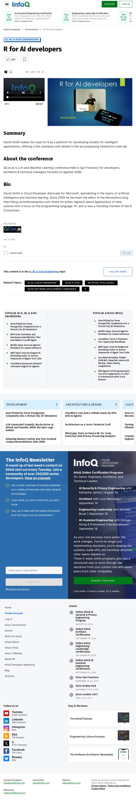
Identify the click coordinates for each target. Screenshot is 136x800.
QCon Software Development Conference (52, 289)
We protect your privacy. (18, 589)
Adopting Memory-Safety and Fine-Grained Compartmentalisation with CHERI (31, 440)
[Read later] (24, 59)
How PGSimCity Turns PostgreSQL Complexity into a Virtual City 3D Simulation (25, 327)
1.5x (38, 72)
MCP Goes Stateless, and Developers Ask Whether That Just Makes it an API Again (25, 337)
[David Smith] (6, 253)
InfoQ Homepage (12, 29)
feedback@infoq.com (14, 783)
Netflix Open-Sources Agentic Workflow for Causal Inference (25, 346)
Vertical (6, 72)
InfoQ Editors (12, 641)
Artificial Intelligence (101, 283)
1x (27, 72)
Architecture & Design (84, 404)
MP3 (7, 104)
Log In (8, 619)
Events (8, 630)
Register (109, 4)
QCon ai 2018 (72, 283)
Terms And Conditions (119, 785)
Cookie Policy (98, 788)
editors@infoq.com (71, 783)
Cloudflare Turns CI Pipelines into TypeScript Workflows (113, 340)
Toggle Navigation (7, 4)
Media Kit (10, 659)
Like (13, 59)
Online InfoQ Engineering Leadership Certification (83, 647)
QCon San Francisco (87, 677)
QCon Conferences (15, 624)
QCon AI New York (86, 686)
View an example (38, 478)
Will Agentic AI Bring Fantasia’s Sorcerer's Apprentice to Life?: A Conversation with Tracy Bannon (114, 375)
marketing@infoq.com (14, 792)
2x (42, 72)
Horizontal (10, 72)
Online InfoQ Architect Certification (83, 632)
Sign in (126, 4)
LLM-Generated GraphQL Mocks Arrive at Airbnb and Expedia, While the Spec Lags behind (29, 427)
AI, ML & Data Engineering (22, 39)
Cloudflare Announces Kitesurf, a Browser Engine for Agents (26, 365)
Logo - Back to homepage (21, 4)
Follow (126, 253)
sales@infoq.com (41, 783)
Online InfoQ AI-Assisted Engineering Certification (85, 664)
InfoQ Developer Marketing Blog (20, 667)
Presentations (32, 29)
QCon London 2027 (87, 694)
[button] (34, 582)
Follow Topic (118, 271)
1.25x (32, 72)
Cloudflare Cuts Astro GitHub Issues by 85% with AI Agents (91, 414)
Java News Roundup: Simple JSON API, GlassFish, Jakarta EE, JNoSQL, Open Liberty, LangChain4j (113, 361)
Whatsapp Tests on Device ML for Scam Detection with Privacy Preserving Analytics (90, 435)
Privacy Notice (98, 785)
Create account (14, 613)
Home (8, 607)
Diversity (9, 676)
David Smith (16, 253)
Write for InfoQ (13, 636)
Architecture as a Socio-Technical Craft (88, 424)
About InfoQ (11, 647)
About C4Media (13, 653)
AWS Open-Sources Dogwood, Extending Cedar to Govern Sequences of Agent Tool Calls (25, 356)
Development (16, 404)
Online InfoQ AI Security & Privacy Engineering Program (86, 616)
